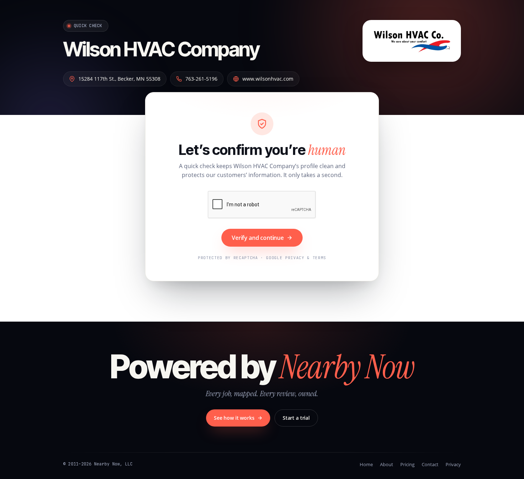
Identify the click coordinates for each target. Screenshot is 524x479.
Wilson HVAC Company (161, 49)
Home (366, 464)
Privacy (453, 464)
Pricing (407, 464)
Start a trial (296, 417)
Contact (430, 464)
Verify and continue (258, 238)
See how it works (234, 417)
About (386, 464)
